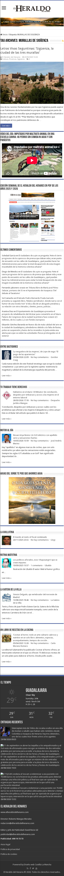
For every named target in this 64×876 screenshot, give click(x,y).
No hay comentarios (40, 357)
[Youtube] (36, 868)
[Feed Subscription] (63, 41)
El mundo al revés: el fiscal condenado (30, 537)
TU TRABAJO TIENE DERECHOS (13, 387)
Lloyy (53, 540)
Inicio (5, 34)
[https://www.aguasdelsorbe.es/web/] (32, 22)
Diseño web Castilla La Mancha (37, 864)
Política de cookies (9, 854)
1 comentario (37, 565)
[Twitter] (33, 868)
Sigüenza (21, 59)
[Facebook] (30, 868)
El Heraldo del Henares (11, 57)
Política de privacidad (10, 849)
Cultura (5, 59)
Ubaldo (48, 565)
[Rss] (27, 868)
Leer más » (6, 126)
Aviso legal (5, 844)
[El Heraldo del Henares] (32, 8)
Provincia (12, 59)
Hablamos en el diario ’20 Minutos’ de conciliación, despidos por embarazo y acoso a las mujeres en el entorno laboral (36, 395)
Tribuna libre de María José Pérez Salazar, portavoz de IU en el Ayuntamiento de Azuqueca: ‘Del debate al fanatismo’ (30, 290)
